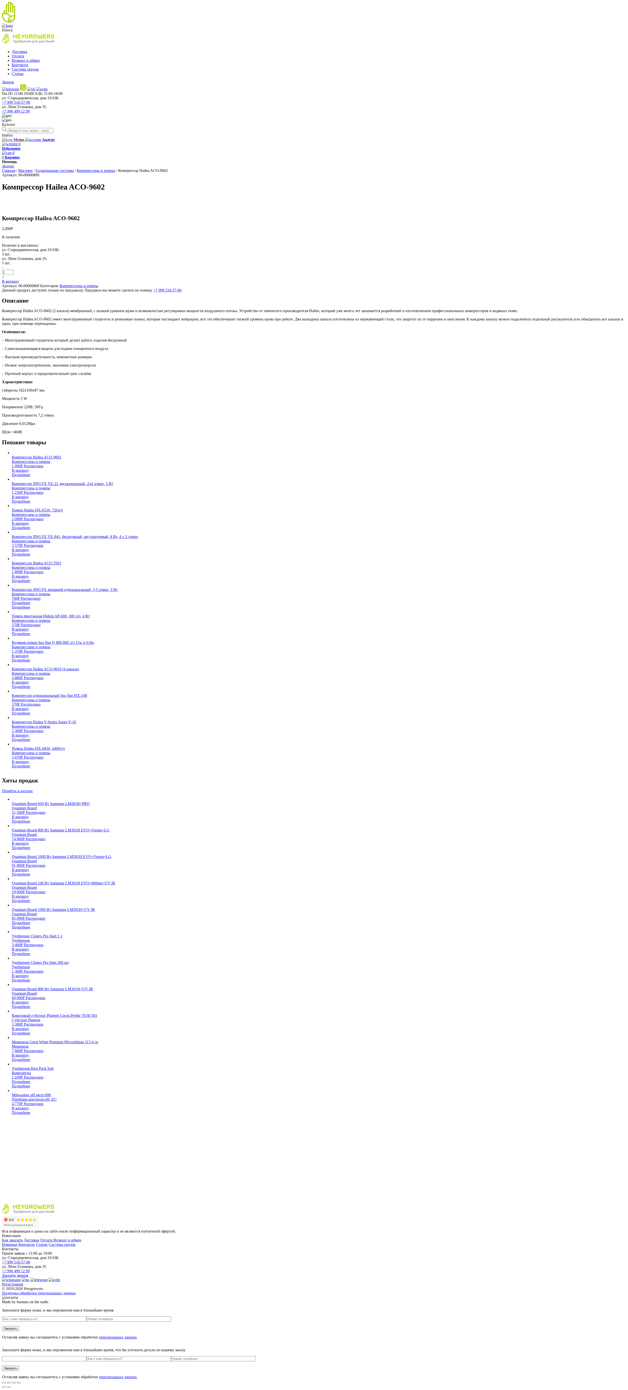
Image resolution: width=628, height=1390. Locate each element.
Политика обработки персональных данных (39, 1293)
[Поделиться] (9, 1382)
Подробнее (21, 475)
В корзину (10, 281)
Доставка (19, 52)
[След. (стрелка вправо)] (9, 1387)
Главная (8, 170)
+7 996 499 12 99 (16, 111)
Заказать (10, 1328)
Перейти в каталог (17, 791)
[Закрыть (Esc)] (4, 1382)
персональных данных (118, 1337)
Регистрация (12, 1284)
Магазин (25, 170)
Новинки (9, 1244)
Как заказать (12, 1240)
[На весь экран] (14, 1382)
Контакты (20, 65)
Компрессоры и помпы (96, 170)
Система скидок (25, 69)
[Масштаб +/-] (19, 1382)
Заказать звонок (15, 1275)
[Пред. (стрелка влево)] (4, 1387)
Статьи (18, 74)
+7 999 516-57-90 (16, 102)
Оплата (18, 56)
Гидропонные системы (55, 170)
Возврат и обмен (26, 60)
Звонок (8, 82)
